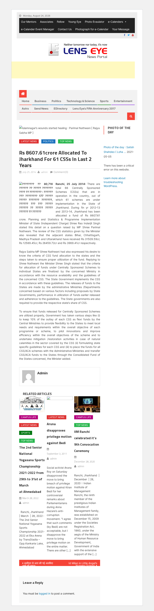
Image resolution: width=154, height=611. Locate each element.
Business (40, 101)
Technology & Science (80, 101)
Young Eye (74, 21)
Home (25, 101)
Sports (104, 101)
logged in (44, 593)
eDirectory (60, 108)
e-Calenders (115, 21)
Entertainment (123, 101)
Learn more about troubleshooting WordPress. (114, 182)
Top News (66, 141)
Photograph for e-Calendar (91, 29)
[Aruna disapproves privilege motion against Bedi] (60, 404)
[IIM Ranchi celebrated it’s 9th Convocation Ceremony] (87, 404)
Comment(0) (61, 171)
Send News (41, 108)
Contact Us (65, 29)
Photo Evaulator (94, 21)
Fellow (60, 21)
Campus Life (28, 417)
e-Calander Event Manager (37, 29)
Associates (46, 21)
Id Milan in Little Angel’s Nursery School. (83, 563)
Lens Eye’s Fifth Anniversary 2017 (94, 108)
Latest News (29, 141)
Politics (56, 101)
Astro (25, 108)
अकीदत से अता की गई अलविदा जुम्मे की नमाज (37, 563)
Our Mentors (28, 21)
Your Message (120, 29)
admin (44, 172)
